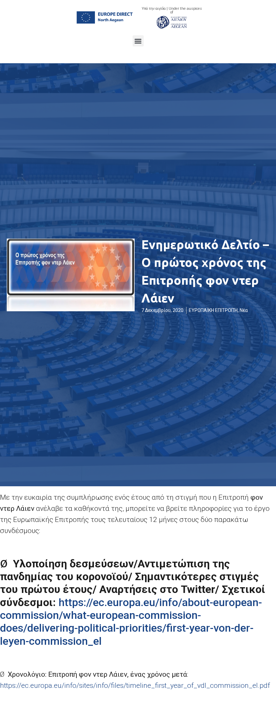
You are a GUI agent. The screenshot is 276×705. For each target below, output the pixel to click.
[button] (138, 40)
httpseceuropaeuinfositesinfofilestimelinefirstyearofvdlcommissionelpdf (135, 685)
